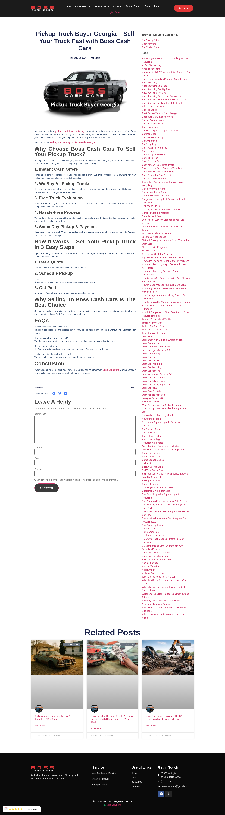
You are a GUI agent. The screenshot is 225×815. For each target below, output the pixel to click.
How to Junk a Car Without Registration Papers (166, 302)
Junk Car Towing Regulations (157, 384)
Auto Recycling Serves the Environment (162, 96)
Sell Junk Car (148, 463)
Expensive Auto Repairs (154, 237)
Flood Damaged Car (152, 250)
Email (38, 458)
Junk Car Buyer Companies (156, 346)
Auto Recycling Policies (154, 92)
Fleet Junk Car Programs (155, 247)
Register (119, 12)
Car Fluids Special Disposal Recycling (161, 130)
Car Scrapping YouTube (154, 154)
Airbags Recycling (151, 68)
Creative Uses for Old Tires (156, 195)
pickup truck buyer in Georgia (70, 131)
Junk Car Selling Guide (153, 381)
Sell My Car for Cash (152, 467)
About (148, 6)
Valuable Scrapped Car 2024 (156, 559)
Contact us (136, 782)
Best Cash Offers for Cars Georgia (159, 113)
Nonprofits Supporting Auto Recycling (161, 422)
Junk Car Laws (149, 357)
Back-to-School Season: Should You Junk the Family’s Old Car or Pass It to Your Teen (112, 719)
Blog (133, 777)
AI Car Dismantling (151, 65)
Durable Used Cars (151, 216)
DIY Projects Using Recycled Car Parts (161, 209)
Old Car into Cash (151, 429)
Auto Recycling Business (154, 86)
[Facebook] (161, 794)
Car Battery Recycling (153, 123)
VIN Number (148, 570)
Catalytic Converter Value (155, 178)
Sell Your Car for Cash (153, 470)
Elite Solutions (114, 805)
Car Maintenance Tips (153, 137)
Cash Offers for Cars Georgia (157, 175)
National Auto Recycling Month (157, 415)
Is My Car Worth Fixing (153, 333)
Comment (40, 414)
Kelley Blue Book (150, 401)
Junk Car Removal (151, 370)
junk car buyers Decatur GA (156, 350)
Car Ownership (149, 141)
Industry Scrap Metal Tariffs (156, 319)
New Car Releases (151, 419)
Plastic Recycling (151, 439)
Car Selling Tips (150, 158)
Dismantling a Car (151, 202)
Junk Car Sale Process (153, 377)
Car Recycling (149, 144)
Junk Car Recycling (151, 367)
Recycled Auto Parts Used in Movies (160, 446)
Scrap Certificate (151, 456)
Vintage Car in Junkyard (154, 573)
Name (38, 448)
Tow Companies (150, 532)
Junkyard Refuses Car (153, 398)
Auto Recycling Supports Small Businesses (164, 99)
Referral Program (133, 6)
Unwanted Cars (150, 542)
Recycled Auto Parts (152, 443)
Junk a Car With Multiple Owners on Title (163, 340)
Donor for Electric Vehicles (155, 213)
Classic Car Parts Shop (154, 192)
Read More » (40, 726)
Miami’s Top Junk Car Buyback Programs (163, 405)
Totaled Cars (148, 528)
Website (38, 469)
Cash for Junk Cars (152, 161)
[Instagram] (168, 794)
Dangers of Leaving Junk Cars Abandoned (163, 199)
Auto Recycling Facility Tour (156, 89)
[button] (117, 6)
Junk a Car (147, 336)
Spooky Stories (150, 484)
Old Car (145, 425)
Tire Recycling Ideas (152, 525)
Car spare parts (101, 6)
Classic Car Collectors (153, 189)
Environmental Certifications (156, 233)
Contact (157, 6)
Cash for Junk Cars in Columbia (158, 165)
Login (110, 12)
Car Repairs (148, 151)
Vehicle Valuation (151, 566)
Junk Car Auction (151, 343)
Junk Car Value (149, 388)
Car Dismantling (150, 127)
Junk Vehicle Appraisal (153, 395)
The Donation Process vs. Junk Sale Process (165, 501)
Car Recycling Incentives (154, 147)
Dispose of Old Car (151, 206)
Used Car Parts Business (155, 556)
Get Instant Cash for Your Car (157, 254)
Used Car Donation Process (156, 552)
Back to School (150, 110)
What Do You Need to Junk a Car (158, 576)
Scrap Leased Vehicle (153, 460)
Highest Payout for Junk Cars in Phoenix (162, 257)
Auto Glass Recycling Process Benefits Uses (165, 79)
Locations (116, 6)
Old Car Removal (150, 432)
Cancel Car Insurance (153, 120)
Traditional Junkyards (153, 535)
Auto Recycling (149, 82)
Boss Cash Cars (111, 370)
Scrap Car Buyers (151, 453)
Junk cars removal (82, 6)
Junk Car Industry (151, 353)
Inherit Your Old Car (152, 322)
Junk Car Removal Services (104, 773)
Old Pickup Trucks (151, 436)
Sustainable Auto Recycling (156, 491)
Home (68, 6)
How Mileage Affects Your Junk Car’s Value (164, 285)
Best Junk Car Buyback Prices (157, 116)
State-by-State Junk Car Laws (157, 487)
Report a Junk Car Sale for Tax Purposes (163, 449)
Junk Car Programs (152, 364)
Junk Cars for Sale (151, 391)
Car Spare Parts (99, 784)
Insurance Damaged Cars (155, 329)
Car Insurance (149, 134)
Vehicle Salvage (150, 563)
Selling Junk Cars (151, 480)
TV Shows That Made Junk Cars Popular (163, 539)
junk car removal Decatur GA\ (157, 374)
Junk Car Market (150, 360)
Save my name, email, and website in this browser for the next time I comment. (77, 480)
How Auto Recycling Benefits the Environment (165, 261)
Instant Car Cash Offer (153, 326)
